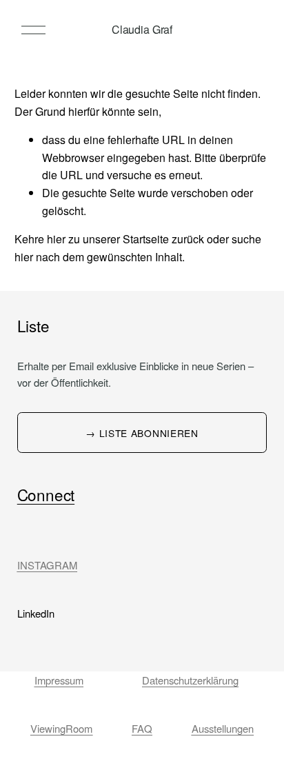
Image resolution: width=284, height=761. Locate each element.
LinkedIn (35, 613)
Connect (45, 495)
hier (56, 239)
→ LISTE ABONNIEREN (141, 433)
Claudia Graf (142, 29)
